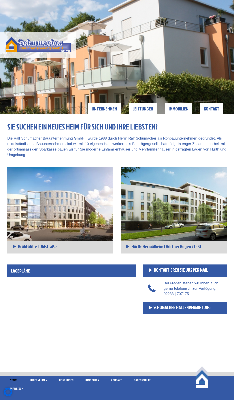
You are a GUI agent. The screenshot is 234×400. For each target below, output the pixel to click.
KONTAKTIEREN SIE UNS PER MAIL (180, 270)
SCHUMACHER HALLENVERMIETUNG (182, 307)
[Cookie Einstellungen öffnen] (8, 395)
